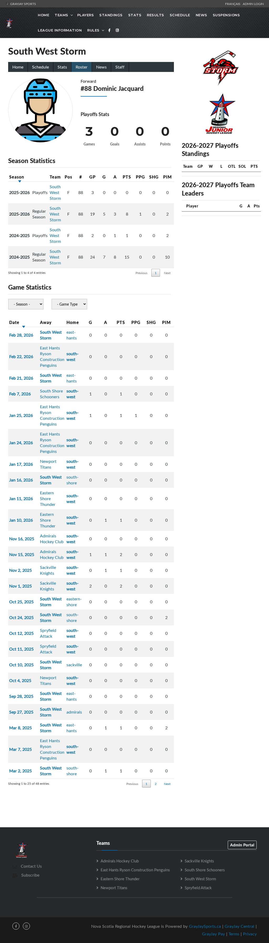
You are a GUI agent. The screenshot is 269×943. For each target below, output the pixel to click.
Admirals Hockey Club (52, 538)
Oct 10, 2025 (21, 665)
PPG (140, 177)
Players (85, 15)
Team (55, 177)
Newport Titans (48, 464)
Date (14, 322)
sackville (74, 665)
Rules (93, 30)
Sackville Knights (48, 570)
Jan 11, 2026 (21, 498)
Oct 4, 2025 (20, 680)
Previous (141, 273)
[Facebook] (109, 30)
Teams (61, 15)
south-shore (72, 480)
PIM (167, 177)
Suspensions (226, 15)
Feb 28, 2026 (21, 335)
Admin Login (253, 4)
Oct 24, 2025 (21, 617)
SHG (154, 177)
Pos (68, 177)
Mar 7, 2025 (20, 749)
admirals (74, 712)
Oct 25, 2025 (21, 602)
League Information (60, 30)
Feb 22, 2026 (21, 356)
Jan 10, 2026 (21, 520)
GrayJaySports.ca (205, 926)
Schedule (180, 15)
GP (92, 177)
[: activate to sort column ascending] (40, 177)
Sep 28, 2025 (21, 696)
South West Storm (55, 192)
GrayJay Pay (213, 934)
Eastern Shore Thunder (47, 498)
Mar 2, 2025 (20, 771)
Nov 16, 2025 (21, 539)
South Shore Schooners (51, 394)
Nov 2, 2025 (20, 570)
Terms (234, 934)
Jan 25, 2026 (21, 415)
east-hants (71, 335)
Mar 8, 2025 (20, 728)
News (201, 15)
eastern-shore (74, 601)
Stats (135, 15)
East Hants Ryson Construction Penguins (52, 356)
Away (46, 322)
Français (233, 4)
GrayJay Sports (22, 4)
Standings (111, 15)
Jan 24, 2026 (21, 443)
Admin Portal (242, 845)
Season (16, 177)
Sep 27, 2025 (21, 712)
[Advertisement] (221, 253)
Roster (81, 67)
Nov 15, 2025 (21, 554)
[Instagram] (117, 30)
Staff (120, 67)
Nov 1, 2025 (20, 586)
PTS (127, 177)
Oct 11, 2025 (21, 649)
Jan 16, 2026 (21, 480)
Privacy (250, 934)
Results (155, 15)
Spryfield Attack (48, 633)
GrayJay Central (239, 926)
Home (43, 15)
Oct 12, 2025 (21, 633)
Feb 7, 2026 (20, 394)
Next (167, 273)
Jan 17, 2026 (21, 464)
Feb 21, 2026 (21, 378)
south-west (72, 356)
